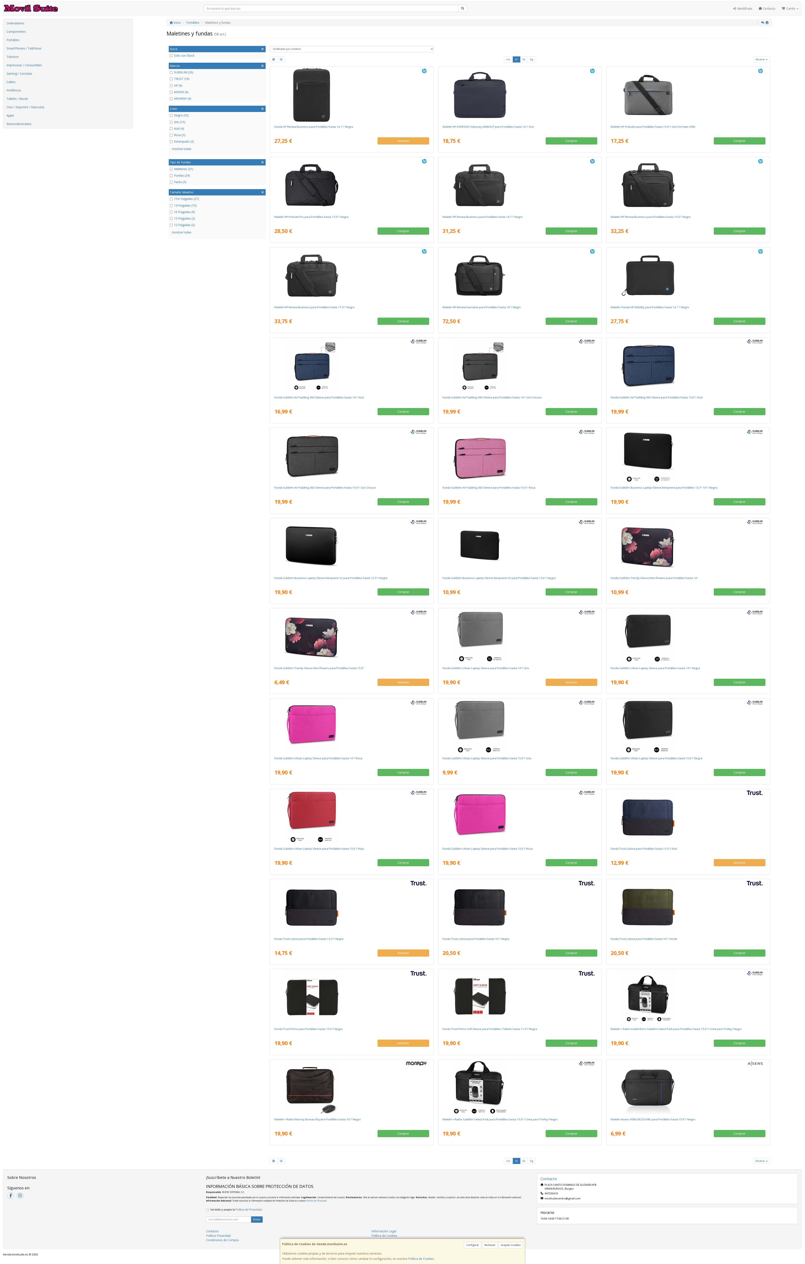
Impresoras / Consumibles (24, 65)
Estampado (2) (184, 141)
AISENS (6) (181, 92)
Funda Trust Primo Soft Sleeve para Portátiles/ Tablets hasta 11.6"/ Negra (490, 1029)
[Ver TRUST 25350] (352, 907)
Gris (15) (179, 122)
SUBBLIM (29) (183, 72)
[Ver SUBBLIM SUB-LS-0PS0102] (520, 726)
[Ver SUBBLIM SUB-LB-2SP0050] (688, 997)
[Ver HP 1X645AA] (352, 185)
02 (523, 59)
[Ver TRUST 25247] (688, 907)
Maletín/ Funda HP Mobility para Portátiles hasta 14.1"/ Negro (650, 307)
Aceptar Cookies (511, 1245)
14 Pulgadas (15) (185, 205)
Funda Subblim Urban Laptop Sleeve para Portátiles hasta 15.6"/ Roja (319, 848)
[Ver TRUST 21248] (352, 997)
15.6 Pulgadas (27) (186, 199)
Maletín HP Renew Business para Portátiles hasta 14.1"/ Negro (483, 217)
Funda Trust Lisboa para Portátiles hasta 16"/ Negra (476, 939)
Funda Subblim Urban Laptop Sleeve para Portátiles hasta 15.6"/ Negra (656, 758)
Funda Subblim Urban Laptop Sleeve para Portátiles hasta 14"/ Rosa (318, 758)
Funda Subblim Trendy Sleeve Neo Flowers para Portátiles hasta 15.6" (319, 668)
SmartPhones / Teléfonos (24, 48)
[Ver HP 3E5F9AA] (520, 185)
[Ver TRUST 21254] (520, 997)
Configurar (472, 1245)
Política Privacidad (218, 1236)
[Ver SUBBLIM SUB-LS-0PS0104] (520, 817)
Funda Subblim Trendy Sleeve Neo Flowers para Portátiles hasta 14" (654, 578)
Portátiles (12, 40)
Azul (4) (179, 128)
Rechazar (489, 1245)
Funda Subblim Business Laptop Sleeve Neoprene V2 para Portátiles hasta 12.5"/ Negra (330, 578)
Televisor (12, 57)
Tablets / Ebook (17, 99)
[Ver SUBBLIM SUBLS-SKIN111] (352, 546)
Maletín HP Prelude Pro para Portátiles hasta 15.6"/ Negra (311, 217)
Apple (10, 115)
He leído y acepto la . (236, 1209)
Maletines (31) (183, 169)
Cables (11, 82)
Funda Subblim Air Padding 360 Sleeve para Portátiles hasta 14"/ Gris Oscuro (492, 397)
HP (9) (178, 85)
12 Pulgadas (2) (184, 225)
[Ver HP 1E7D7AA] (688, 95)
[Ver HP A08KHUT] (520, 95)
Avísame (403, 141)
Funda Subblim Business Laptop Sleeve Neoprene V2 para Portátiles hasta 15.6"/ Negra (499, 578)
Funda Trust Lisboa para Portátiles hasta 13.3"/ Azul (644, 848)
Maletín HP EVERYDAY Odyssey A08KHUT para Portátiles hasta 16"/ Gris (488, 127)
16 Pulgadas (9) (184, 212)
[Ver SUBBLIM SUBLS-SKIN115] (520, 546)
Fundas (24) (182, 175)
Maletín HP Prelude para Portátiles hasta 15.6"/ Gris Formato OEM (653, 127)
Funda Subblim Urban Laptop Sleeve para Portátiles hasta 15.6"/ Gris (487, 758)
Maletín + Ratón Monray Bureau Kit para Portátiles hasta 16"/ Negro (317, 1119)
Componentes (16, 32)
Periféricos (13, 90)
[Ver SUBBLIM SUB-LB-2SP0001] (520, 1087)
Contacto (768, 8)
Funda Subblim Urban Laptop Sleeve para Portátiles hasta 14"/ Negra (655, 668)
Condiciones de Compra (222, 1240)
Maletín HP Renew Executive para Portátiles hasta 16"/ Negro (482, 307)
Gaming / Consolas (19, 73)
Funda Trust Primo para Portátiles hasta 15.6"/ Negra (308, 1029)
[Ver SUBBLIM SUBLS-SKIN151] (352, 636)
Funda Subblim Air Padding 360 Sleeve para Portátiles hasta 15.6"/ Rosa (489, 487)
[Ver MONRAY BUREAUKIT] (352, 1087)
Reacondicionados (18, 124)
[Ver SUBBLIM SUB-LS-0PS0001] (688, 636)
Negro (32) (181, 115)
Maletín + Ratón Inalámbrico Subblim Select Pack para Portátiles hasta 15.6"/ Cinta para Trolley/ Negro (676, 1029)
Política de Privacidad (316, 1200)
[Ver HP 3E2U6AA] (352, 275)
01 (516, 59)
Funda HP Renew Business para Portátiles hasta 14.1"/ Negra (313, 127)
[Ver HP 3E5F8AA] (688, 185)
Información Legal (383, 1231)
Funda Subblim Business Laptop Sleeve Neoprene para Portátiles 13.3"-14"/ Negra (664, 487)
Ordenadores (15, 23)
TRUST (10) (182, 79)
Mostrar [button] (761, 59)
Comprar (571, 141)
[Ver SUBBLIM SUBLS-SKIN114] (688, 456)
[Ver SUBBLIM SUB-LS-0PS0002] (520, 636)
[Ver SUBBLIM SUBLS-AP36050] (352, 456)
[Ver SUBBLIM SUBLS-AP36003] (352, 366)
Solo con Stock (184, 55)
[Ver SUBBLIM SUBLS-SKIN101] (688, 546)
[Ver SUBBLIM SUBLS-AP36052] (688, 366)
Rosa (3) (179, 135)
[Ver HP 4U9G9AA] (688, 275)
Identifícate (744, 8)
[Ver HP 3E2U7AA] (352, 95)
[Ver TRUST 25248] (520, 907)
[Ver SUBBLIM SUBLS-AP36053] (520, 456)
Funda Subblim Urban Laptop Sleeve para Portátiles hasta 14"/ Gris (486, 668)
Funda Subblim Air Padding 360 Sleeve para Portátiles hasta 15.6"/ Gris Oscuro (325, 487)
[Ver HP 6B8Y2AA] (520, 275)
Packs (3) (180, 182)
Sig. (532, 59)
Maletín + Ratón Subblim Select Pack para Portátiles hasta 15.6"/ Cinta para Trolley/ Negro (500, 1119)
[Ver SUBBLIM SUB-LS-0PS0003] (352, 726)
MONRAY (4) (182, 98)
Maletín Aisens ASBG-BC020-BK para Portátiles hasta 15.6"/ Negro (653, 1119)
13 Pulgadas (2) (184, 218)
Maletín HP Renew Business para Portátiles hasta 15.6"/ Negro (651, 217)
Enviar (256, 1219)
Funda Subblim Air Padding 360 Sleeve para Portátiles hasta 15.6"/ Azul (656, 397)
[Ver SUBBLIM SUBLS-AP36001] (520, 366)
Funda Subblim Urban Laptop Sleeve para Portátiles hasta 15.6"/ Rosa (488, 848)
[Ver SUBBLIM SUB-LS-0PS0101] (688, 726)
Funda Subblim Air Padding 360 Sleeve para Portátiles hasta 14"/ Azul (319, 397)
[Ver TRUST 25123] (688, 817)
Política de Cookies (421, 1259)
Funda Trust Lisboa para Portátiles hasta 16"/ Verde (644, 939)
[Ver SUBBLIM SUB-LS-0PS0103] (352, 817)
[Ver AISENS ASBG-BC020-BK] (688, 1087)
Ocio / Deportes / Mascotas (25, 107)
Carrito (791, 8)
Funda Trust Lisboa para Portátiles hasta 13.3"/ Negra (308, 939)
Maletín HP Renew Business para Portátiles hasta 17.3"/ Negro (314, 307)
